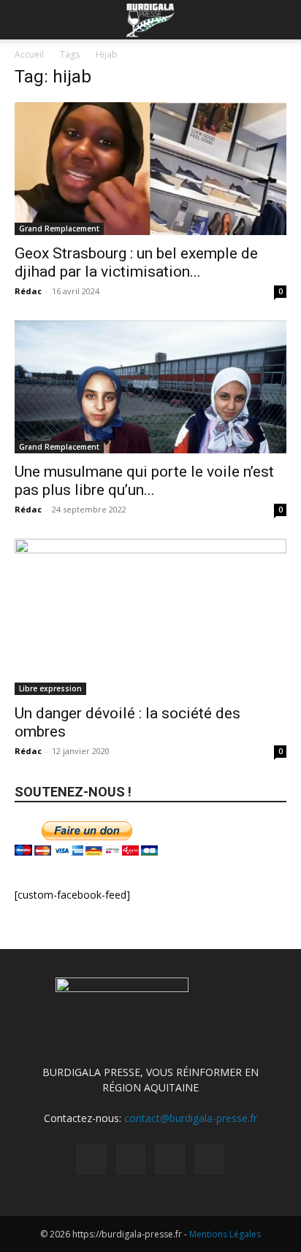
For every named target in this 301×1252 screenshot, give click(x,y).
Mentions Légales (225, 1234)
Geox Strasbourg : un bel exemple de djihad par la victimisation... (136, 262)
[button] (24, 19)
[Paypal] (130, 1159)
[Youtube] (209, 1159)
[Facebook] (91, 1159)
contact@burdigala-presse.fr (190, 1118)
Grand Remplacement (59, 228)
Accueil (29, 54)
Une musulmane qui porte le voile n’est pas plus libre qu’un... (144, 481)
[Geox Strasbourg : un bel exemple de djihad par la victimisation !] (150, 168)
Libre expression (50, 688)
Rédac (28, 290)
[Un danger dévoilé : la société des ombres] (150, 617)
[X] (170, 1159)
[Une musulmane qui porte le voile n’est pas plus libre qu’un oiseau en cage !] (150, 386)
